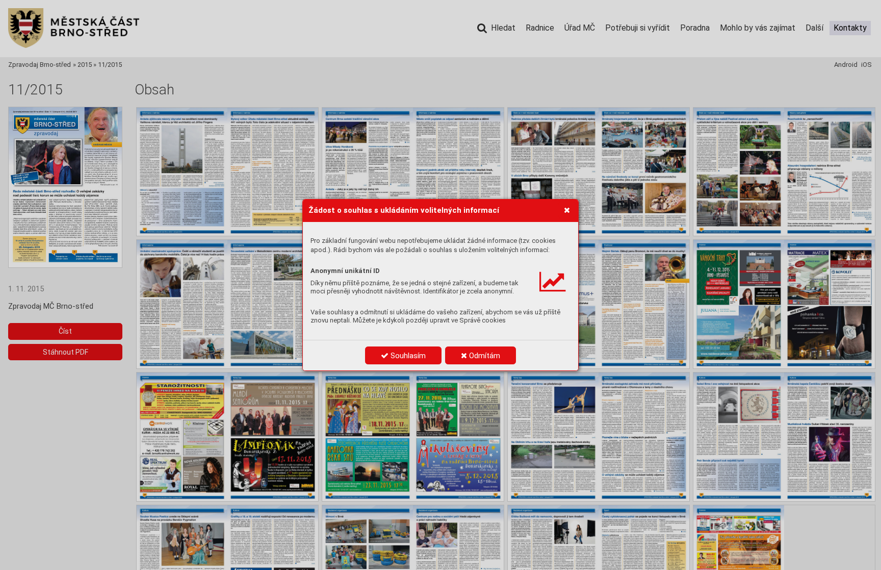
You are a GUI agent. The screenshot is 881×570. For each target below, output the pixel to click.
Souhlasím (407, 355)
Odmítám (483, 355)
